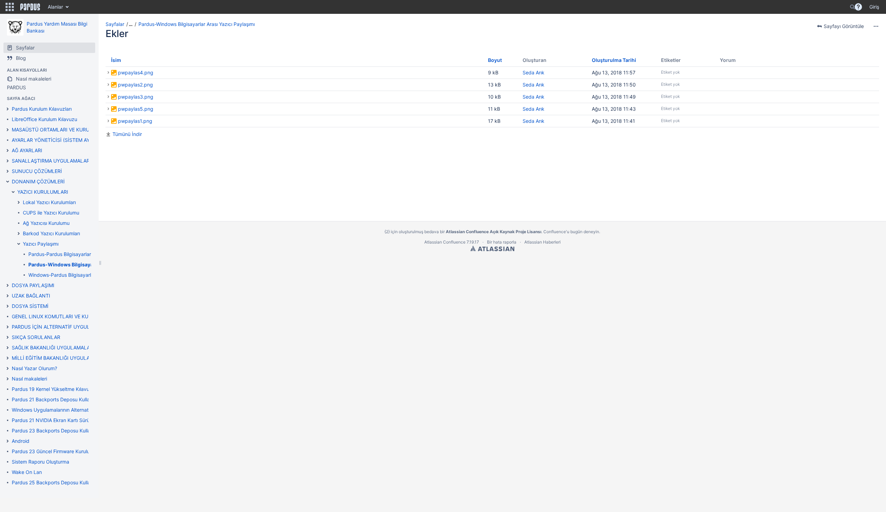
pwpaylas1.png (135, 121)
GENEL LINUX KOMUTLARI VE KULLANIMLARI (64, 316)
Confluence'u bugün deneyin (571, 231)
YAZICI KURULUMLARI (42, 192)
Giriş (874, 7)
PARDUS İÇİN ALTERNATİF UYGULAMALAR (61, 327)
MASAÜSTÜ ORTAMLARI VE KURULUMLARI (61, 129)
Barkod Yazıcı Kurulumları (51, 233)
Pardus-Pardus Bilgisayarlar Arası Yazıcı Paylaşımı (84, 254)
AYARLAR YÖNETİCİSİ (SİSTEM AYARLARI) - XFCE (68, 140)
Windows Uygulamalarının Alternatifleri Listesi (63, 410)
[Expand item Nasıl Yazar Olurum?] (7, 368)
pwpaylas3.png (135, 97)
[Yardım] (858, 7)
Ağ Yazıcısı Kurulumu (46, 223)
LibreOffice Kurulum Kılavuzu (44, 119)
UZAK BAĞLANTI (31, 296)
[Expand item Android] (7, 441)
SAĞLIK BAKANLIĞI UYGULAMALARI (53, 347)
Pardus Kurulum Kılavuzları (42, 109)
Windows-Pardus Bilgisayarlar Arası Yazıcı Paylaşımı (86, 275)
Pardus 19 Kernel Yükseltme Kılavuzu (53, 389)
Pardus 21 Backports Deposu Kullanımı (55, 399)
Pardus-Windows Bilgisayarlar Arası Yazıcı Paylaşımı (196, 24)
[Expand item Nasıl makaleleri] (7, 379)
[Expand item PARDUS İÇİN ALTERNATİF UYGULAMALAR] (7, 327)
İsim (116, 60)
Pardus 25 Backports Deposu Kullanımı (55, 482)
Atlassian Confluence (444, 242)
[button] (9, 7)
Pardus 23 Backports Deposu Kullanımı (55, 430)
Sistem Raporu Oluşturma (40, 462)
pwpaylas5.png (135, 109)
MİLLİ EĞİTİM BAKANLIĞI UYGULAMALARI (60, 358)
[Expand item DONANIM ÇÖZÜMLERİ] (7, 181)
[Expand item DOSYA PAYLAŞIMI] (7, 285)
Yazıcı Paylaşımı (40, 244)
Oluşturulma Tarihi (614, 60)
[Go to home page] (30, 7)
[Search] (852, 7)
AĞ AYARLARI (27, 150)
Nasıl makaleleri (29, 379)
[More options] (876, 26)
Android (20, 441)
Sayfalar (115, 24)
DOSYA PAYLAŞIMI (33, 285)
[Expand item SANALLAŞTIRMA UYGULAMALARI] (7, 161)
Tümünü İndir (127, 134)
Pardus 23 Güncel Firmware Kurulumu (54, 451)
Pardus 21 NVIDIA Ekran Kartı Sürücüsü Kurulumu (67, 420)
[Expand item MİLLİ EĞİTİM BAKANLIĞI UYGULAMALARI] (7, 358)
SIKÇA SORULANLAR (36, 337)
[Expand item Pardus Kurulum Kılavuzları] (7, 109)
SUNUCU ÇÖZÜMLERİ (37, 171)
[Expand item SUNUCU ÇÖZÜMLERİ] (7, 171)
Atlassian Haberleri (542, 242)
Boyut (495, 60)
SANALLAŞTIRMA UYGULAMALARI (51, 161)
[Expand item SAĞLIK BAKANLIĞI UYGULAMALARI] (7, 347)
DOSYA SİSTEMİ (30, 306)
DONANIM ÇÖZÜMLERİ (38, 181)
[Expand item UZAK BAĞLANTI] (7, 296)
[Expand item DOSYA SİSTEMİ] (7, 306)
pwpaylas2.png (135, 85)
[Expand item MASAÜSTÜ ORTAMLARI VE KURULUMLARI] (7, 129)
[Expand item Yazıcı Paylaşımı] (18, 244)
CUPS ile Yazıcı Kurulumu (51, 213)
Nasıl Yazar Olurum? (34, 368)
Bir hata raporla (501, 242)
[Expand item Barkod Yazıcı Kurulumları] (18, 233)
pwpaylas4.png (135, 72)
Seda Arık (533, 72)
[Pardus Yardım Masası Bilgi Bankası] (15, 27)
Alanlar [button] (55, 7)
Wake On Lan (27, 472)
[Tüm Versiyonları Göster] (108, 72)
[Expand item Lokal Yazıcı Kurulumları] (18, 202)
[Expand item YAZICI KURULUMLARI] (13, 192)
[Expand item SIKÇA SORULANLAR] (7, 337)
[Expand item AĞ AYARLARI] (7, 150)
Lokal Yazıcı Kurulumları (49, 202)
